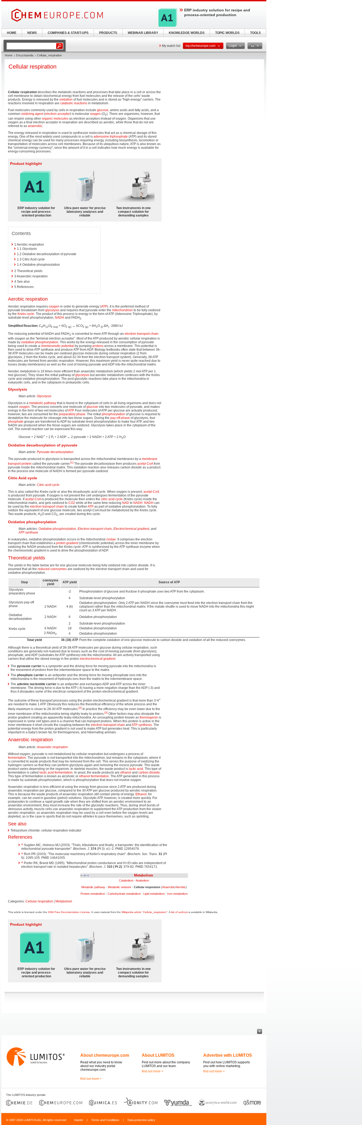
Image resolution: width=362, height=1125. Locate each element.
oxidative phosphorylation (39, 342)
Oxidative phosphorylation (57, 529)
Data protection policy (141, 1120)
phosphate (15, 421)
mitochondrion (122, 310)
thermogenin (149, 717)
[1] (71, 462)
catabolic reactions (73, 103)
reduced (44, 569)
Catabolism (126, 880)
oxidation (66, 99)
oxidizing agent (32, 114)
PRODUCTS (108, 33)
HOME (11, 33)
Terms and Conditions (105, 1120)
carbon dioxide (149, 772)
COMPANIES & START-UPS (68, 33)
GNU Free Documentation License (69, 912)
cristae (111, 539)
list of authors (179, 912)
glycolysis (52, 310)
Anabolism (142, 880)
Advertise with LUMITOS (227, 1055)
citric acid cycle (112, 499)
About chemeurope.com (104, 1055)
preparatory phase (72, 414)
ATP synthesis (142, 725)
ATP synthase (28, 532)
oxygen (95, 114)
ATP (104, 306)
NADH (59, 317)
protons (97, 346)
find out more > (91, 1079)
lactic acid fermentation (56, 772)
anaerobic (35, 126)
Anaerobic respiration (52, 747)
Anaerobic (168, 887)
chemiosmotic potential (57, 346)
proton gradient (67, 543)
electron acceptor (57, 114)
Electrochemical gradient (131, 529)
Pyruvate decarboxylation (55, 452)
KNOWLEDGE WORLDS (187, 33)
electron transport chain (141, 334)
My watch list (171, 46)
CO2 (71, 503)
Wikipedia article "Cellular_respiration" (144, 912)
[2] (80, 707)
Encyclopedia (24, 55)
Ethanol (141, 794)
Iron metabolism (177, 893)
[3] (106, 712)
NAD (125, 503)
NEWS (32, 33)
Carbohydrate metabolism (124, 893)
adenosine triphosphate (111, 136)
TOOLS (255, 33)
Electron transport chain (95, 529)
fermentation (17, 758)
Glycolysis (44, 396)
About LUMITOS (158, 1055)
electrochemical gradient (97, 659)
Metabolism (143, 875)
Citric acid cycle (48, 485)
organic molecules (55, 118)
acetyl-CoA (145, 464)
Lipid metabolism (154, 893)
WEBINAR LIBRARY (143, 33)
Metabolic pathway (93, 887)
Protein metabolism (93, 893)
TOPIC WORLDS (227, 33)
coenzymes (58, 569)
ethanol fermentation (94, 776)
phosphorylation (113, 414)
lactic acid (136, 769)
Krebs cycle (25, 314)
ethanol (125, 772)
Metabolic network (119, 887)
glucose (102, 110)
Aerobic (181, 887)
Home (8, 55)
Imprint (78, 1120)
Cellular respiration (39, 901)
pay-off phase (120, 418)
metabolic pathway (42, 403)
